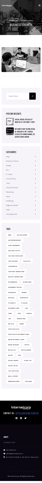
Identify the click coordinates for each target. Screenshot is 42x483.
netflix (11, 324)
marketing (21, 318)
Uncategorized (11, 214)
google (11, 298)
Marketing (9, 192)
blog (7, 157)
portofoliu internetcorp (18, 334)
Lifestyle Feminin (12, 188)
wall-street (13, 376)
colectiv (27, 261)
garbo (24, 292)
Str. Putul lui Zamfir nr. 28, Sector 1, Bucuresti (22, 457)
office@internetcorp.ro (27, 413)
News (8, 196)
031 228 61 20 (11, 450)
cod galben (13, 261)
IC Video (9, 174)
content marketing (16, 271)
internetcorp (13, 308)
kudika (29, 313)
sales (10, 355)
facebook (12, 292)
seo (19, 355)
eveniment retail (15, 287)
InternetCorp (11, 179)
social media (13, 360)
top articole (13, 371)
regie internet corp (16, 339)
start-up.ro (13, 366)
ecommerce (12, 282)
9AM (9, 235)
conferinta (12, 266)
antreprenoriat (14, 240)
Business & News (12, 161)
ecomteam (27, 282)
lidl (9, 318)
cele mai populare (15, 256)
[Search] (32, 96)
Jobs (8, 183)
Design (8, 165)
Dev (7, 170)
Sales (8, 210)
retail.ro (12, 350)
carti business (14, 245)
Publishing (9, 201)
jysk (19, 313)
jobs (10, 313)
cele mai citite (14, 251)
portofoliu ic (13, 329)
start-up (28, 360)
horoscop (24, 298)
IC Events (12, 303)
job (26, 308)
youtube (28, 381)
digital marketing (15, 277)
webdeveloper (13, 381)
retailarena (26, 350)
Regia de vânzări (12, 205)
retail (27, 345)
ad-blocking (22, 235)
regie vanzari (13, 345)
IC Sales (24, 303)
